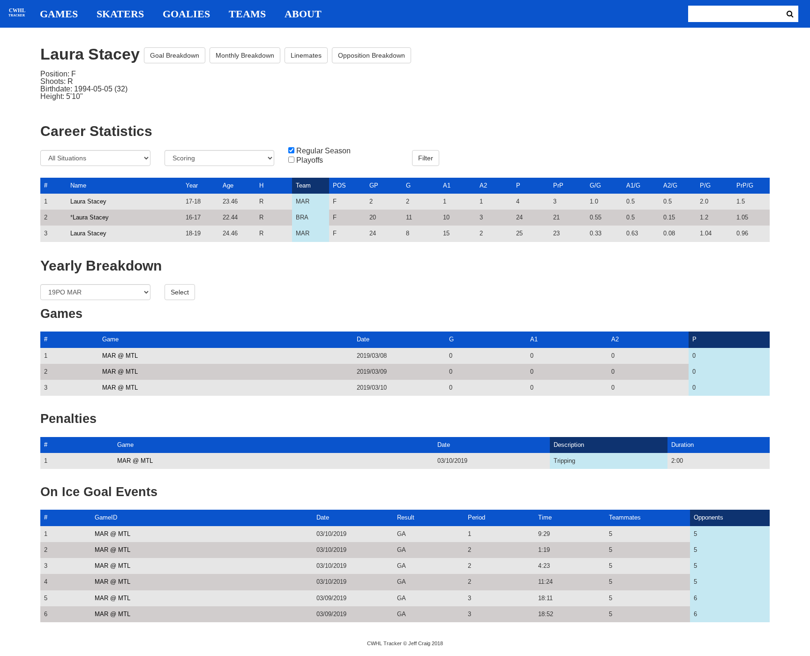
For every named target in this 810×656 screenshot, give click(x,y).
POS (339, 185)
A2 (483, 185)
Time (545, 517)
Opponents (708, 517)
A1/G (633, 185)
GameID (106, 517)
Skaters (120, 14)
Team (303, 185)
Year (192, 185)
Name (78, 185)
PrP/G (744, 185)
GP (373, 185)
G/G (595, 185)
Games (59, 14)
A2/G (670, 185)
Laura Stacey (88, 201)
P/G (705, 185)
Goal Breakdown (174, 55)
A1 (446, 185)
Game (110, 339)
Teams (247, 14)
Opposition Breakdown (371, 55)
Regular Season (323, 151)
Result (405, 517)
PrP (558, 185)
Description (569, 444)
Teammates (625, 517)
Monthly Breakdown (245, 55)
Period (476, 517)
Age (228, 185)
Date (363, 339)
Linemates (306, 55)
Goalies (186, 14)
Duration (682, 444)
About (303, 14)
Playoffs (309, 160)
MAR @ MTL (120, 355)
